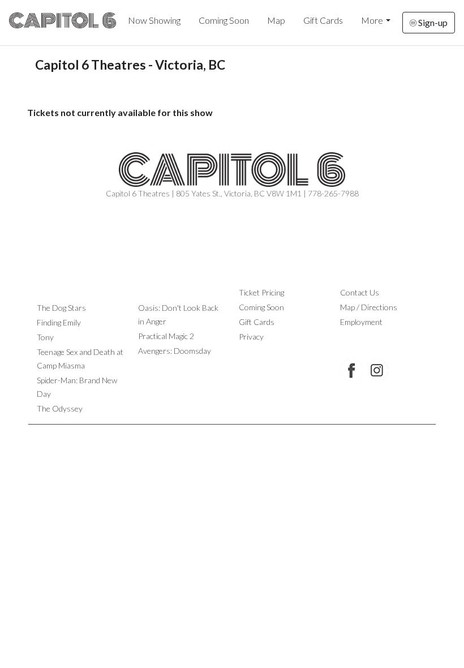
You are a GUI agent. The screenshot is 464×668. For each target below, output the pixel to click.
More (372, 20)
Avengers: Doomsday (174, 351)
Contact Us (359, 292)
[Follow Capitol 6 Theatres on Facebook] (351, 370)
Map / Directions (368, 307)
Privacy (251, 336)
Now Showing (154, 20)
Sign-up (432, 22)
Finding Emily (59, 322)
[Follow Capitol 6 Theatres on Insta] (377, 370)
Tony (45, 337)
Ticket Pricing (261, 292)
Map (276, 20)
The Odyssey (60, 408)
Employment (361, 322)
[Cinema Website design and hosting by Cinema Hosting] (232, 433)
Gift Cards (323, 20)
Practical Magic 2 (166, 336)
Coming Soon (224, 20)
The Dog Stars (61, 307)
